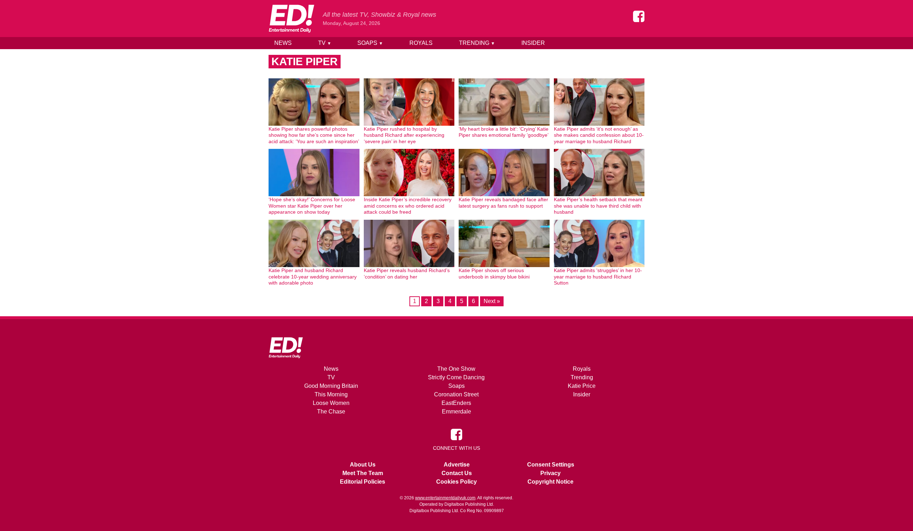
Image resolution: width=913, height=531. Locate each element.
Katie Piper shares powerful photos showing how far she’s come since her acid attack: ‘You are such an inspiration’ (314, 135)
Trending (477, 43)
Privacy (550, 473)
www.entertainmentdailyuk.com (445, 497)
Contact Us (457, 473)
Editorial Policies (362, 482)
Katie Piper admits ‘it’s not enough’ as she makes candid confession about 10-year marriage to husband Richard (599, 135)
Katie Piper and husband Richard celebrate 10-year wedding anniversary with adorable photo (313, 276)
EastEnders (456, 403)
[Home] (291, 18)
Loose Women (331, 403)
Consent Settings (550, 465)
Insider (533, 43)
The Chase (331, 411)
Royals (421, 43)
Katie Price (582, 386)
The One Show (456, 369)
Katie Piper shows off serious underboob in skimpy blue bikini (494, 273)
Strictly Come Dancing (456, 377)
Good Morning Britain (331, 386)
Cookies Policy (456, 482)
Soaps (370, 43)
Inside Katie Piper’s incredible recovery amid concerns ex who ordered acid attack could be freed (408, 206)
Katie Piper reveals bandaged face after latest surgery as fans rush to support (503, 203)
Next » (492, 301)
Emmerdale (456, 411)
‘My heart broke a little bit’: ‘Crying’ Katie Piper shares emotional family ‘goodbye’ (504, 132)
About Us (363, 465)
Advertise (457, 465)
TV (324, 43)
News (283, 43)
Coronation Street (456, 394)
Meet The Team (362, 473)
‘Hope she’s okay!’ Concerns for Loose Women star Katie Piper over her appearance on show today (312, 206)
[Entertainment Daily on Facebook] (638, 16)
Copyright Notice (550, 482)
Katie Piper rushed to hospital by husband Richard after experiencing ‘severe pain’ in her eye (404, 135)
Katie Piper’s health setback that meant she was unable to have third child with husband (598, 206)
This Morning (331, 394)
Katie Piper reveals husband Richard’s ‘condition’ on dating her (407, 273)
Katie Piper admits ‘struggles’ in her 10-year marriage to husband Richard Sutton (598, 276)
